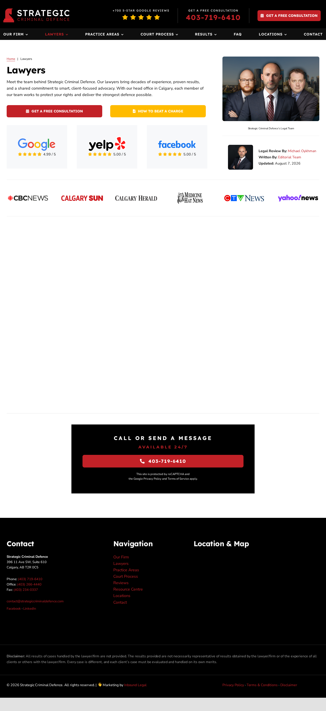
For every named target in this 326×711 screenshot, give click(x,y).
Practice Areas (126, 570)
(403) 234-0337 (26, 589)
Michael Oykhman (302, 151)
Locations (121, 595)
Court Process (125, 576)
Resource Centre (128, 589)
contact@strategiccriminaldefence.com (35, 601)
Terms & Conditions (262, 685)
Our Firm (121, 557)
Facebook (14, 608)
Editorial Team (289, 157)
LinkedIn (29, 608)
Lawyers (121, 563)
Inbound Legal (135, 685)
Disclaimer (288, 685)
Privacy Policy (233, 685)
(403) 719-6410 (30, 579)
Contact (120, 602)
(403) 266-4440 (29, 584)
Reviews (121, 582)
